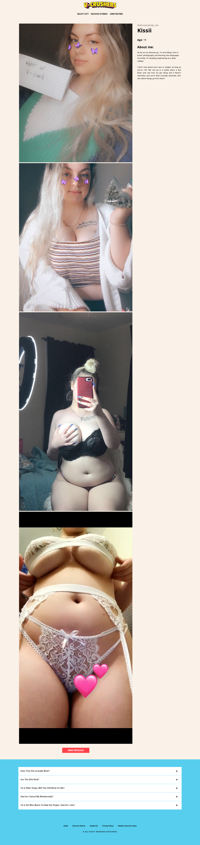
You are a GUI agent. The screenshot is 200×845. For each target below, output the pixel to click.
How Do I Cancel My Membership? (37, 796)
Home (66, 826)
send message (76, 750)
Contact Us (94, 826)
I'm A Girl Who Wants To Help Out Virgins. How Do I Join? (48, 805)
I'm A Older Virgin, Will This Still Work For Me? (42, 788)
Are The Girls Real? (30, 779)
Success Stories (78, 826)
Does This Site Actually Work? (35, 771)
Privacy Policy (107, 826)
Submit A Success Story (127, 826)
